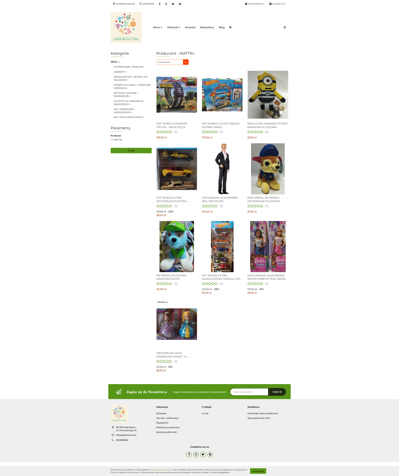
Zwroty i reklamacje (167, 418)
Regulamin (162, 422)
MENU (114, 62)
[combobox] (172, 62)
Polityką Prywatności (161, 470)
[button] (277, 4)
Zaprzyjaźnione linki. (259, 418)
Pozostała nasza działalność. (263, 413)
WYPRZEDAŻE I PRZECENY (129, 66)
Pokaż (131, 150)
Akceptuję (258, 471)
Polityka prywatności (168, 427)
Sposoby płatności (166, 432)
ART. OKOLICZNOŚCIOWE (128, 117)
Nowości (190, 27)
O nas (205, 413)
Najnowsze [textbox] (164, 62)
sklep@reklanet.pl (126, 435)
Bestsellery (207, 27)
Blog (222, 27)
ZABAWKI (119, 71)
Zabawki (173, 27)
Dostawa (161, 413)
